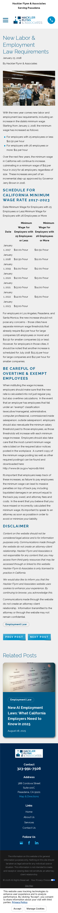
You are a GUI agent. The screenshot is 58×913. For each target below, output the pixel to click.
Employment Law (16, 624)
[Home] (28, 20)
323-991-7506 (29, 768)
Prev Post (14, 636)
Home (29, 811)
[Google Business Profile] (21, 842)
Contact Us (29, 827)
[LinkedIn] (36, 842)
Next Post (39, 636)
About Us (29, 817)
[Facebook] (29, 842)
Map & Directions (29, 796)
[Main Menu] (5, 20)
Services (29, 822)
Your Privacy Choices (41, 880)
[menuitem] (29, 886)
